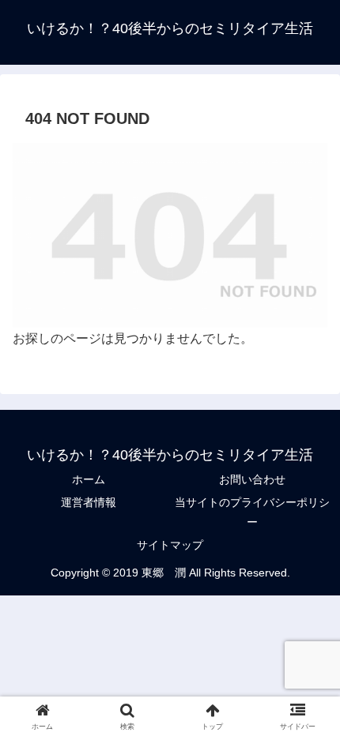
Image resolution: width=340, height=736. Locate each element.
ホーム (88, 479)
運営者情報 (88, 502)
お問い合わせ (252, 479)
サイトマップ (170, 545)
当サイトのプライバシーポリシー (252, 512)
